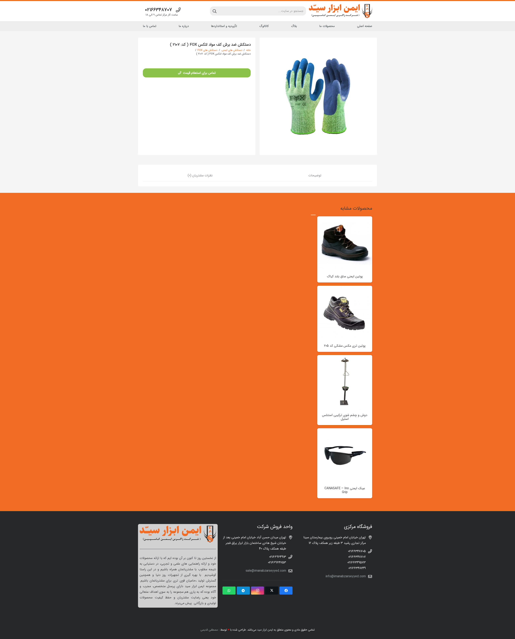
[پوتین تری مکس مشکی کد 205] (344, 288)
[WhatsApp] (229, 591)
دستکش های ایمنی (231, 50)
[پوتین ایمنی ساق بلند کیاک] (344, 219)
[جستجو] (214, 11)
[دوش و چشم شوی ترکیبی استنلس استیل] (344, 357)
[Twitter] (271, 591)
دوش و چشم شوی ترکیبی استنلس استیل (344, 417)
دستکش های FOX (207, 50)
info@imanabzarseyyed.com (345, 576)
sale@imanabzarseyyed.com (266, 570)
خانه (248, 50)
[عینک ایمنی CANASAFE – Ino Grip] (344, 431)
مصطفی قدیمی (209, 630)
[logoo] (340, 11)
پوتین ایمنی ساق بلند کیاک (345, 276)
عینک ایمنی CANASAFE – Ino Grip (344, 490)
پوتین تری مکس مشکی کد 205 (345, 345)
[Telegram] (243, 591)
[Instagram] (257, 591)
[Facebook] (286, 591)
